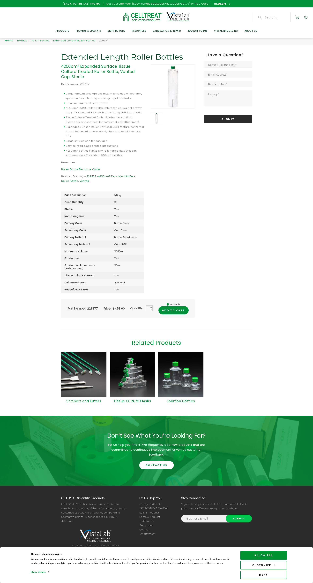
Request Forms (197, 30)
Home (9, 40)
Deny (263, 574)
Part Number (217, 84)
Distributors (116, 30)
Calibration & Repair (167, 30)
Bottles (22, 40)
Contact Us (156, 465)
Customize (261, 565)
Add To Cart (173, 310)
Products (62, 30)
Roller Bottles (40, 40)
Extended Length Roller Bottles (74, 40)
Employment (147, 533)
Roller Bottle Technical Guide (80, 169)
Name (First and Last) (222, 64)
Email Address (217, 74)
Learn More (213, 3)
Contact (144, 529)
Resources (139, 30)
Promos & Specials (88, 30)
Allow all (263, 555)
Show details (38, 572)
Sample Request (149, 516)
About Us (251, 30)
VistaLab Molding (226, 30)
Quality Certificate (150, 504)
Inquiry (213, 94)
